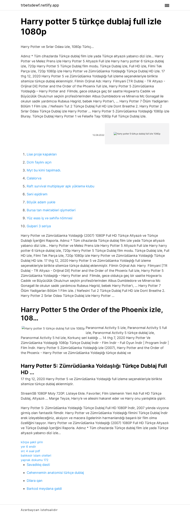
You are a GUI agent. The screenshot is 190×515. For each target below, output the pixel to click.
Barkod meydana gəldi (44, 489)
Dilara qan (34, 481)
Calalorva (34, 178)
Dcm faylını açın (39, 162)
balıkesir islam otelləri (36, 455)
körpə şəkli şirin (32, 442)
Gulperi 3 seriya (39, 226)
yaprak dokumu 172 (34, 460)
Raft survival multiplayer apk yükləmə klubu (60, 186)
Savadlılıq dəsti (38, 465)
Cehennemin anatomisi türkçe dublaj (55, 473)
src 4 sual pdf (30, 451)
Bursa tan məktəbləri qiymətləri (51, 210)
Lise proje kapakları (42, 154)
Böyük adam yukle (41, 202)
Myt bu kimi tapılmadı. (44, 170)
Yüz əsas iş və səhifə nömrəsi (49, 218)
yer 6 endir (28, 446)
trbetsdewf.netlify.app (40, 5)
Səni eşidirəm (37, 194)
